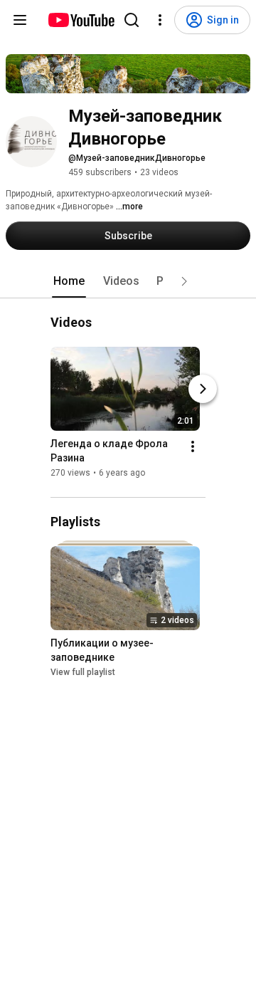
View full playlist (82, 672)
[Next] (202, 389)
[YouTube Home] (80, 20)
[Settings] (160, 19)
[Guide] (19, 19)
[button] (184, 281)
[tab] (69, 281)
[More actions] (192, 447)
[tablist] (128, 281)
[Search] (131, 19)
